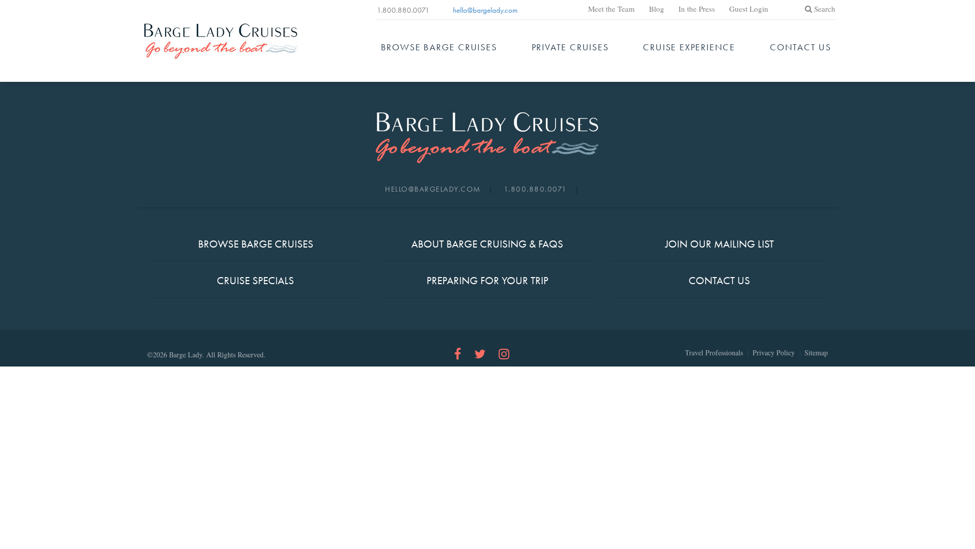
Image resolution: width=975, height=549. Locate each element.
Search (824, 9)
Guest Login (748, 9)
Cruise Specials (255, 280)
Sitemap (816, 352)
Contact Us (800, 47)
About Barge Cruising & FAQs (487, 244)
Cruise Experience (689, 47)
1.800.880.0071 (403, 10)
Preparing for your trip (487, 280)
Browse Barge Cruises (439, 47)
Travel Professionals (714, 352)
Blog (656, 9)
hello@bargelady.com (485, 10)
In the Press (696, 9)
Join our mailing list (719, 244)
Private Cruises (570, 47)
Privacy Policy (774, 352)
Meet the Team (611, 9)
